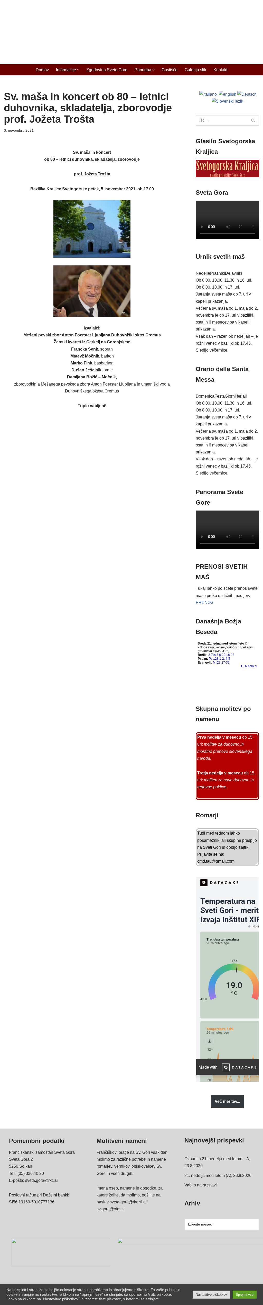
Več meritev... (227, 1101)
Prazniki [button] (217, 273)
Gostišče (169, 70)
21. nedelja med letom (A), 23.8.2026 (217, 1175)
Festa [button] (219, 396)
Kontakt (220, 70)
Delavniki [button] (233, 273)
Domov (42, 70)
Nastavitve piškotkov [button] (211, 1295)
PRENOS (204, 602)
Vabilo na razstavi (200, 1185)
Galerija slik (195, 70)
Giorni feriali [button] (236, 396)
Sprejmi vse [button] (244, 1295)
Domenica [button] (205, 396)
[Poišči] (253, 120)
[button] (78, 70)
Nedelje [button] (203, 273)
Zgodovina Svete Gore (106, 70)
